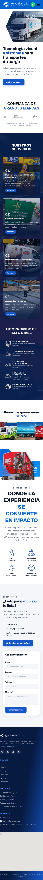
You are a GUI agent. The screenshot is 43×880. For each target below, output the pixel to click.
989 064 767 (11, 624)
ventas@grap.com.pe (15, 629)
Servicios (3, 771)
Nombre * (9, 662)
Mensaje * (9, 692)
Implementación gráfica (9, 792)
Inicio (2, 764)
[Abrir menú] (38, 5)
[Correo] (18, 752)
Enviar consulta (16, 710)
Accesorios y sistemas (8, 803)
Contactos (4, 782)
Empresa (8, 672)
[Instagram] (2, 752)
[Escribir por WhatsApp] (33, 4)
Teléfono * (9, 682)
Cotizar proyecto (13, 82)
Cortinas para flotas (7, 796)
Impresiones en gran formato (11, 806)
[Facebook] (7, 752)
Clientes (3, 768)
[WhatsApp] (13, 752)
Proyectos (4, 775)
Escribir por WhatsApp (19, 643)
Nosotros (3, 778)
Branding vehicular (7, 799)
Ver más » (10, 190)
